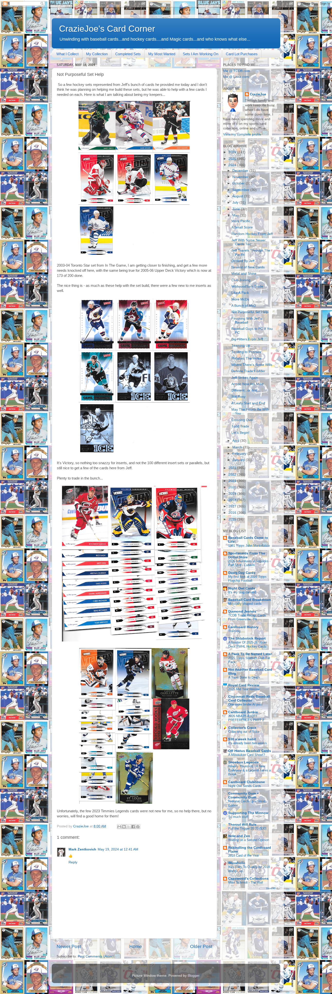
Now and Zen (239, 836)
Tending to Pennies (246, 352)
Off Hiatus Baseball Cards (249, 751)
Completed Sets (128, 54)
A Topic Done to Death (244, 677)
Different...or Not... (245, 390)
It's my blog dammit (242, 592)
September (241, 190)
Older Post (201, 946)
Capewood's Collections (248, 878)
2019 (232, 494)
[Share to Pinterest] (137, 826)
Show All (270, 888)
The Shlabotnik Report (247, 638)
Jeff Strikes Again (244, 378)
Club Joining (240, 280)
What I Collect (67, 54)
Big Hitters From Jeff (247, 339)
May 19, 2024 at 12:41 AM (118, 849)
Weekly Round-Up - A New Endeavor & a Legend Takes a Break (249, 770)
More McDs (240, 299)
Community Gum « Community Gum (243, 795)
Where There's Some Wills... (253, 365)
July (235, 202)
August (238, 196)
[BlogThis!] (124, 826)
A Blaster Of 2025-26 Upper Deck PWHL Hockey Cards (247, 644)
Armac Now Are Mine (247, 384)
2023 (232, 468)
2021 (232, 481)
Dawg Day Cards (241, 573)
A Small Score (242, 227)
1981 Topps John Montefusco (249, 545)
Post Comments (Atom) (96, 956)
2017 (232, 506)
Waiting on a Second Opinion (248, 840)
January (239, 460)
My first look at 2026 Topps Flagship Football (247, 579)
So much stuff (238, 817)
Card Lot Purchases (242, 54)
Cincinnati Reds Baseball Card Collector (249, 698)
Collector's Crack (242, 728)
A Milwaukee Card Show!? (246, 755)
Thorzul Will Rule (242, 824)
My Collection (97, 54)
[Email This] (119, 826)
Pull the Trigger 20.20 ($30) (247, 828)
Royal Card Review (243, 685)
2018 (232, 500)
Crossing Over (242, 420)
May (236, 215)
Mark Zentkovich (82, 849)
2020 (232, 487)
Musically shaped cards (245, 603)
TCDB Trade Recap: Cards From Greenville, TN (247, 617)
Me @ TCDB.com (236, 71)
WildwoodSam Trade (247, 286)
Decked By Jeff (242, 261)
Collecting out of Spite (243, 731)
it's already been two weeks (247, 743)
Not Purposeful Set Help (249, 312)
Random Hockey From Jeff (252, 234)
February (239, 453)
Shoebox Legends (243, 762)
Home (135, 946)
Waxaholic (236, 863)
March (237, 447)
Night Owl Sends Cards (244, 786)
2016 (232, 513)
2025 (232, 159)
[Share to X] (128, 826)
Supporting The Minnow (248, 813)
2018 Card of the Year (243, 855)
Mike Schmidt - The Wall (245, 882)
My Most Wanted (161, 54)
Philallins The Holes (246, 358)
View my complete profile (242, 134)
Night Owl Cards (241, 588)
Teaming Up (240, 345)
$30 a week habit (242, 739)
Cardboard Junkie (243, 712)
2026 (232, 152)
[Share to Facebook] (133, 826)
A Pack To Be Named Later (250, 654)
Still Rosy (238, 396)
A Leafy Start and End (248, 403)
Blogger (193, 975)
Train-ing (234, 631)
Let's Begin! (240, 432)
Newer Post (69, 946)
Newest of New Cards (248, 267)
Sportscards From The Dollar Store (246, 555)
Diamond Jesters (242, 611)
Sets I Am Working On (200, 54)
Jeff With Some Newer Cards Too (248, 242)
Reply (73, 862)
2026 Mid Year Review (244, 689)
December (240, 170)
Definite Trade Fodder (248, 371)
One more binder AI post (245, 704)
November (240, 177)
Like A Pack (240, 293)
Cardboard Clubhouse (246, 782)
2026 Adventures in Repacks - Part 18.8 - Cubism (249, 563)
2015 (232, 519)
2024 (232, 165)
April (236, 441)
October (239, 183)
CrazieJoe (258, 94)
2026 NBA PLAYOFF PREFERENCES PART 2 (246, 718)
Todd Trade (240, 426)
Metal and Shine (243, 273)
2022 (232, 474)
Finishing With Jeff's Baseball (246, 320)
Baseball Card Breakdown (249, 600)
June (236, 209)
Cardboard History (243, 627)
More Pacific (240, 221)
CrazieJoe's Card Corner (107, 29)
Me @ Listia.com (236, 77)
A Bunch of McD (243, 305)
